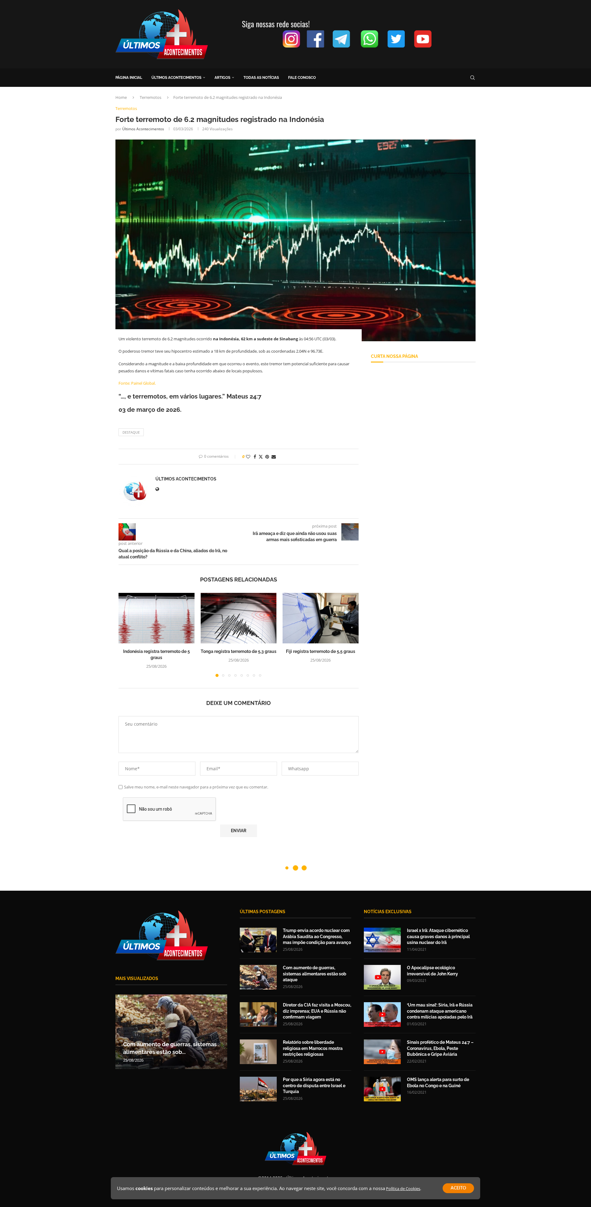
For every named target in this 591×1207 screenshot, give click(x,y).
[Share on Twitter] (261, 457)
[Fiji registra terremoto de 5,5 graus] (321, 618)
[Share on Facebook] (255, 457)
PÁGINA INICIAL (128, 77)
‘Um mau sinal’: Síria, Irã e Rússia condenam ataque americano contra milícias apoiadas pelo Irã (439, 1010)
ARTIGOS (222, 77)
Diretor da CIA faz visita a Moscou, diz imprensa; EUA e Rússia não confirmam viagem (317, 1010)
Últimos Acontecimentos (143, 129)
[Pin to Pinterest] (267, 457)
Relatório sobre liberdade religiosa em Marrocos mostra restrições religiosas (313, 1048)
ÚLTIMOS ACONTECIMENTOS (176, 77)
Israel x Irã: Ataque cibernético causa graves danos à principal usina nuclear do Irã (438, 936)
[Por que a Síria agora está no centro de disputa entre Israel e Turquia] (258, 1089)
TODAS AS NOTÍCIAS (261, 77)
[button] (127, 634)
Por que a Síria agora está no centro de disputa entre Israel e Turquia (314, 1085)
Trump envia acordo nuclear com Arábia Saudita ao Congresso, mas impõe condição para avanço (317, 936)
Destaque (131, 432)
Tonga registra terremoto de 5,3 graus (238, 651)
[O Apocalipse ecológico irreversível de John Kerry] (382, 977)
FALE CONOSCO (302, 77)
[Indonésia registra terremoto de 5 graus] (157, 618)
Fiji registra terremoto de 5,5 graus (320, 651)
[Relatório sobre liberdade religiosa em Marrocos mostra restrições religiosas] (258, 1051)
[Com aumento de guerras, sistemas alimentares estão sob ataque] (258, 977)
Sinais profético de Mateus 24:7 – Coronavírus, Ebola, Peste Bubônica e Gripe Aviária (440, 1048)
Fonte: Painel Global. (137, 383)
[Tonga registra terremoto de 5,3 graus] (239, 618)
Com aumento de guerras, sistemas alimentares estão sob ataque (314, 973)
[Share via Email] (273, 457)
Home (121, 97)
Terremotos (150, 97)
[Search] (472, 78)
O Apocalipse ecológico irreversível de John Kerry (432, 970)
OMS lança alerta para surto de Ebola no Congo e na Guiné (438, 1082)
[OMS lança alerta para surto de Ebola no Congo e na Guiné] (382, 1089)
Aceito (458, 1188)
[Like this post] (248, 457)
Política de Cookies (403, 1188)
